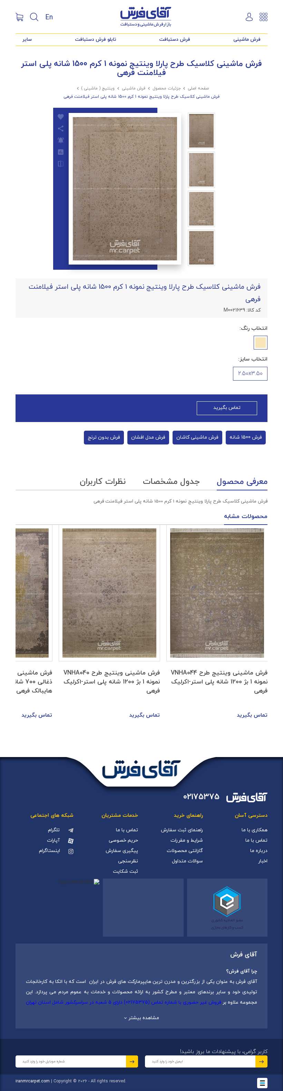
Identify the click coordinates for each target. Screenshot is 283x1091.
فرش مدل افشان (148, 437)
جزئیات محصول (167, 88)
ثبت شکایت (125, 871)
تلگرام (54, 830)
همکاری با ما (254, 830)
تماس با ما (256, 840)
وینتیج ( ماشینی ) (98, 88)
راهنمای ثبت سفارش (182, 830)
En (49, 17)
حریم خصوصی (123, 840)
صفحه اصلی (198, 88)
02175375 (201, 797)
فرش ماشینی (247, 39)
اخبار (262, 861)
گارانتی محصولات (185, 851)
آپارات (53, 840)
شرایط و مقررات (186, 840)
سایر (27, 39)
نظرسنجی (128, 861)
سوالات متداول (187, 861)
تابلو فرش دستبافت (95, 39)
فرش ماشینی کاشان (197, 437)
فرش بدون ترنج (104, 437)
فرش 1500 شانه (246, 437)
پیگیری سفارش (122, 851)
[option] (217, 622)
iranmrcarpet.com (33, 1081)
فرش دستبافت (174, 39)
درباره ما (258, 851)
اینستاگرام (49, 851)
